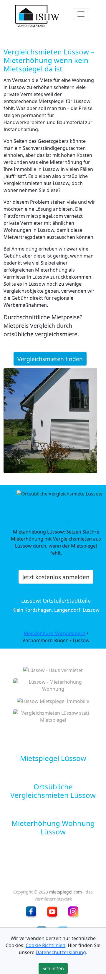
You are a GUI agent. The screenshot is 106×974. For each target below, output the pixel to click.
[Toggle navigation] (81, 14)
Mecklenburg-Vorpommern (54, 633)
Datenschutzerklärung (61, 952)
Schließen (53, 968)
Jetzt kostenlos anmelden (56, 577)
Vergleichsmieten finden (50, 359)
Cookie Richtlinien (45, 945)
